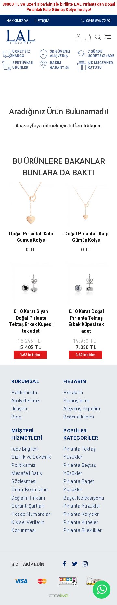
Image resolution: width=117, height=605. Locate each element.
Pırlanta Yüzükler (81, 506)
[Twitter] (75, 563)
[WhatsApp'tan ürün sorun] (101, 590)
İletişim (19, 408)
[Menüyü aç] (108, 37)
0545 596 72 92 (98, 21)
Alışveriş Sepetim (81, 408)
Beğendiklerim (78, 416)
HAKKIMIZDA (17, 21)
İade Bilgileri (24, 449)
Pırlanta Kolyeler (81, 514)
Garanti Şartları (27, 506)
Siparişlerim (76, 400)
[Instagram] (85, 563)
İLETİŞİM (42, 21)
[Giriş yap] (79, 37)
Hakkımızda (24, 392)
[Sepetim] (88, 37)
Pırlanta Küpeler (80, 522)
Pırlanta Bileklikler (82, 530)
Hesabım (73, 392)
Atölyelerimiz (25, 400)
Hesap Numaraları (31, 514)
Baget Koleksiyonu (83, 498)
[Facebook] (64, 563)
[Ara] (98, 37)
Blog (16, 416)
